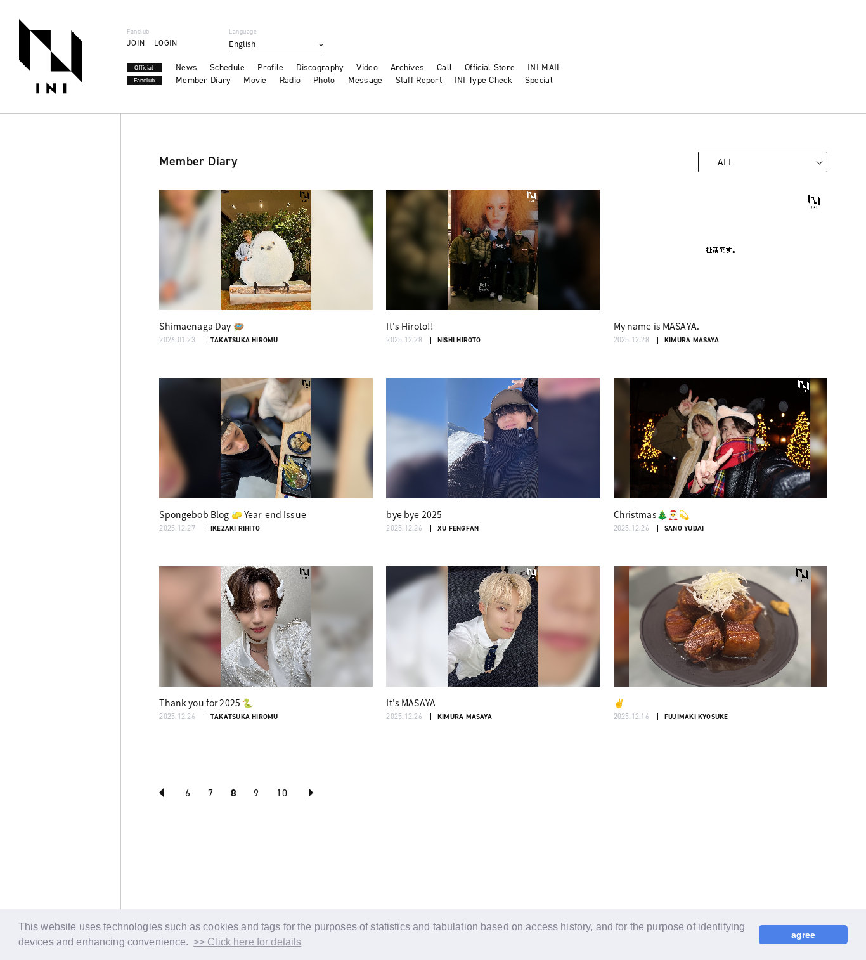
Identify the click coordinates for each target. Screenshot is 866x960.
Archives (407, 67)
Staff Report (419, 80)
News (186, 67)
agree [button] (803, 935)
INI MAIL (544, 67)
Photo (324, 80)
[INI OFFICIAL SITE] (50, 56)
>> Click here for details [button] (247, 942)
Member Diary (203, 80)
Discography (320, 67)
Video (366, 67)
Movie (254, 80)
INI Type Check (483, 80)
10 (281, 793)
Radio (290, 80)
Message (365, 80)
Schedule (227, 67)
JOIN (136, 42)
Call (444, 67)
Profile (270, 67)
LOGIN (165, 42)
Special (539, 80)
